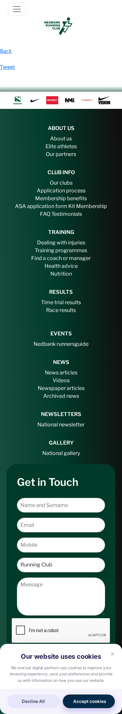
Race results (61, 310)
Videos (61, 380)
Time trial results (61, 302)
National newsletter (61, 425)
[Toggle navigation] (17, 9)
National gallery (61, 453)
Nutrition (61, 274)
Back (6, 51)
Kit (71, 206)
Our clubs (61, 183)
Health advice (61, 266)
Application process (61, 191)
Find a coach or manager (61, 258)
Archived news (61, 396)
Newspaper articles (61, 388)
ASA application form (41, 206)
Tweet (7, 67)
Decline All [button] (33, 701)
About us (61, 139)
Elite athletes (61, 146)
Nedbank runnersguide (61, 344)
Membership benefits (61, 198)
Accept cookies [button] (89, 701)
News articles (61, 373)
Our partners (61, 154)
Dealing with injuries (61, 243)
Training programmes (61, 250)
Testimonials (66, 214)
